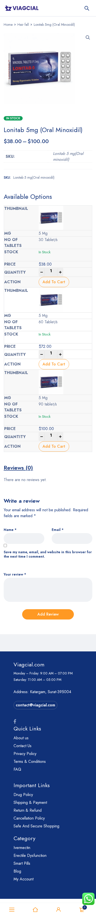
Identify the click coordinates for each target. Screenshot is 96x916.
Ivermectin (22, 847)
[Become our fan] (15, 721)
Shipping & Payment (30, 802)
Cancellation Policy (29, 818)
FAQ (17, 769)
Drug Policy (23, 794)
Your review (15, 574)
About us (21, 738)
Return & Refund (28, 810)
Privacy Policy (25, 753)
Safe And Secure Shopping (36, 826)
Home (8, 24)
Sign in (58, 909)
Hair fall (23, 24)
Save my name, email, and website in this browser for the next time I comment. (48, 554)
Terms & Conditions (30, 761)
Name (10, 529)
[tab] (18, 467)
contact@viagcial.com (35, 705)
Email (58, 529)
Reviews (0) (18, 467)
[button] (87, 37)
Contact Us (23, 746)
